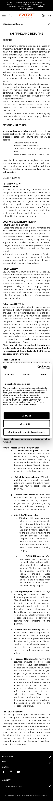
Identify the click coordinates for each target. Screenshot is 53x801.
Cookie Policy (29, 404)
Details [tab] (26, 374)
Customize (25, 424)
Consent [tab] (9, 374)
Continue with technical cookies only (26, 432)
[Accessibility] (43, 15)
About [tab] (43, 374)
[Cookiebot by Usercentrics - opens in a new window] (38, 367)
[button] (4, 15)
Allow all (26, 415)
